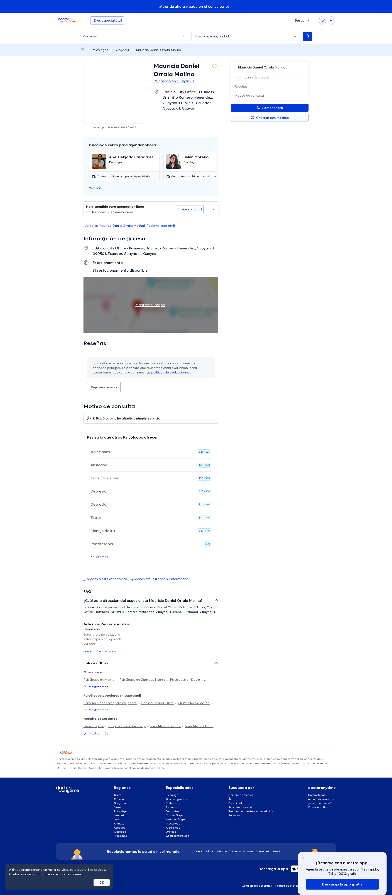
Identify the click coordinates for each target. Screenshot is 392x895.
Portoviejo (120, 811)
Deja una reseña (104, 387)
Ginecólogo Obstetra (180, 799)
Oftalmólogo (174, 815)
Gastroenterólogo (177, 835)
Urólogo (171, 831)
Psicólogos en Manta (99, 680)
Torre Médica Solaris (165, 726)
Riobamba (120, 835)
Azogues (119, 827)
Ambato (119, 823)
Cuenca (119, 799)
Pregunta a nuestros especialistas (250, 811)
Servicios (234, 815)
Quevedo (120, 831)
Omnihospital (93, 726)
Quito (117, 795)
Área (231, 799)
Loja (116, 819)
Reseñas (241, 86)
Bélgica (211, 851)
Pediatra (171, 803)
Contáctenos (316, 795)
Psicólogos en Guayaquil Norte (143, 680)
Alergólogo (173, 827)
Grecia (199, 851)
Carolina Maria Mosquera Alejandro (110, 703)
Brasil (276, 851)
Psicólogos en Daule (185, 680)
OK (101, 882)
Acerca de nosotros (321, 799)
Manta (118, 807)
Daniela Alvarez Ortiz (157, 703)
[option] (105, 640)
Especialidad (236, 803)
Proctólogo (173, 823)
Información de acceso (252, 77)
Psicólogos (100, 50)
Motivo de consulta (249, 95)
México (222, 851)
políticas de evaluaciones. (170, 372)
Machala (120, 815)
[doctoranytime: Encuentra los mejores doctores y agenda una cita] (82, 49)
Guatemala (263, 851)
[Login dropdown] (326, 20)
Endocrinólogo (175, 819)
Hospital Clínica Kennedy (127, 726)
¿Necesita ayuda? (320, 803)
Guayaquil (122, 50)
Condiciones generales (257, 885)
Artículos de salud (240, 807)
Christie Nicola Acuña (194, 703)
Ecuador (248, 851)
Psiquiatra (172, 807)
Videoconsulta (317, 807)
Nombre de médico (240, 795)
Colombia (234, 851)
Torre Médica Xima (199, 726)
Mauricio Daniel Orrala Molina (158, 50)
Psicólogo (172, 795)
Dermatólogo (174, 811)
